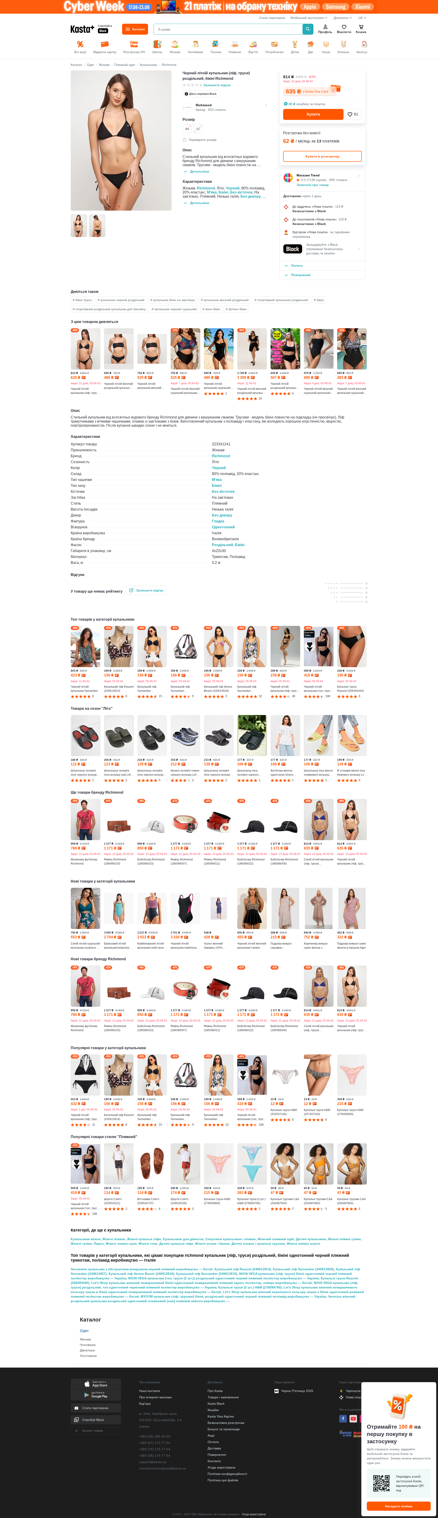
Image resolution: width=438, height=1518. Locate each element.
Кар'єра (145, 1403)
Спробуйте (105, 25)
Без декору (250, 196)
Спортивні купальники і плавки (230, 1239)
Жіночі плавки (113, 1239)
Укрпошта (353, 1391)
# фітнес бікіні (236, 309)
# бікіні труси (82, 300)
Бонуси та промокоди (224, 1429)
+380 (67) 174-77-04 (154, 1443)
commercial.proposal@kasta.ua (162, 1468)
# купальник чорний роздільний (121, 300)
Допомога (341, 18)
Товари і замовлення (223, 1397)
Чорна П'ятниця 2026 (297, 1391)
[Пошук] (307, 29)
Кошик (361, 32)
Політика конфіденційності (227, 1474)
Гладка (218, 521)
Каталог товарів (92, 1430)
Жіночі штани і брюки (212, 1243)
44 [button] (188, 127)
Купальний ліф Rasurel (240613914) (242, 1269)
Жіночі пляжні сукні (121, 1243)
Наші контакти (149, 1391)
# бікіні (319, 300)
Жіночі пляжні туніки (344, 1239)
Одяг (84, 1331)
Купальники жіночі (86, 1239)
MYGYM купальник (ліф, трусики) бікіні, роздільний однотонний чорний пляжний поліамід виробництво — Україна (233, 1296)
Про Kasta (215, 1391)
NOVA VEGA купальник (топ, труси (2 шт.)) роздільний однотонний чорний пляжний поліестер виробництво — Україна (223, 1278)
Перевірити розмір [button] (202, 140)
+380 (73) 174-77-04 (154, 1449)
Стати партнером (272, 18)
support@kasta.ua (152, 1462)
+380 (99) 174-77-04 (154, 1455)
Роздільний (222, 545)
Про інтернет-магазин (155, 1397)
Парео (99, 1243)
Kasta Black (216, 1403)
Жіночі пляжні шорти (303, 1243)
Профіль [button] (325, 32)
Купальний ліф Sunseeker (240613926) (303, 1269)
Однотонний (223, 527)
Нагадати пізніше (398, 1506)
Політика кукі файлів (223, 1480)
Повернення (217, 1454)
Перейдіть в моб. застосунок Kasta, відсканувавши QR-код (410, 1483)
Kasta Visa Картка (221, 1416)
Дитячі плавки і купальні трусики (258, 1243)
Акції (211, 1435)
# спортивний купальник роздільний (281, 300)
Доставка (214, 1448)
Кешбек (213, 1410)
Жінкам (85, 1339)
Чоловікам (88, 1345)
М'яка (212, 192)
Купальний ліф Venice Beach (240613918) (141, 1273)
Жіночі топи (147, 1243)
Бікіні (223, 192)
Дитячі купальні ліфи (176, 1243)
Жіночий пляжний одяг (276, 1239)
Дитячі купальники (311, 1239)
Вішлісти (344, 32)
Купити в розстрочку (322, 156)
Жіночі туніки (81, 1243)
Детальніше (199, 171)
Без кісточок (241, 192)
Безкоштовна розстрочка (226, 1423)
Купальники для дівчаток (183, 1239)
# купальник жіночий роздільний (225, 300)
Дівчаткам (87, 1350)
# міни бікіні (211, 309)
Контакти (214, 1461)
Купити (313, 114)
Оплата (213, 1442)
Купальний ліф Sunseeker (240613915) (206, 1273)
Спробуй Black (93, 1420)
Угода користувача (221, 1467)
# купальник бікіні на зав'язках (172, 300)
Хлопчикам (88, 1356)
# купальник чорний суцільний (174, 309)
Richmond (206, 188)
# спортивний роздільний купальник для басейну (109, 309)
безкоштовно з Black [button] (309, 211)
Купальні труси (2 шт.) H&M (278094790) (250, 1287)
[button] (353, 114)
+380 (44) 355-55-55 (154, 1436)
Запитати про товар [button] (313, 185)
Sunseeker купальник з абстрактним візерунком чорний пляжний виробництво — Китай (142, 1269)
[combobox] (229, 29)
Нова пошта (355, 1397)
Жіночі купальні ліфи (144, 1239)
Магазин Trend (308, 175)
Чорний (233, 188)
